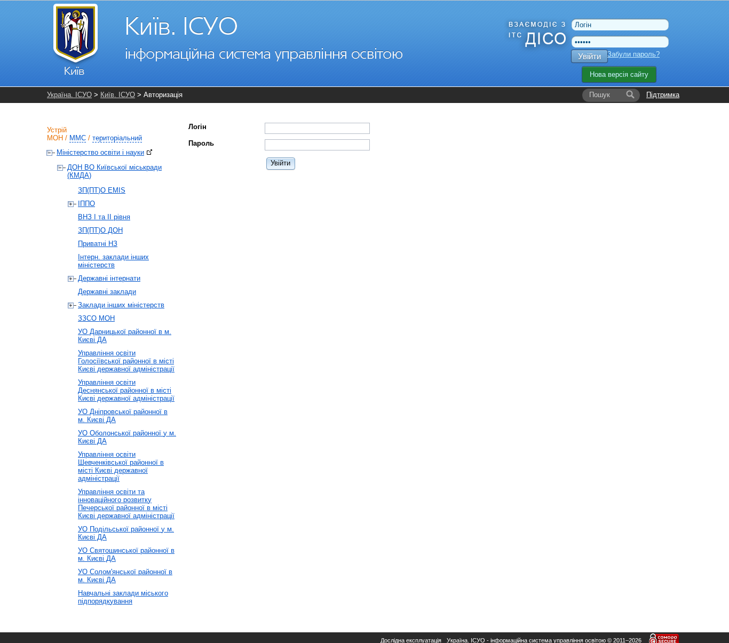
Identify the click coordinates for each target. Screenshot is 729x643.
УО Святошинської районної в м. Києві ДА (126, 554)
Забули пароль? (633, 54)
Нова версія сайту (619, 74)
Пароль (201, 143)
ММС (77, 138)
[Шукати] (630, 95)
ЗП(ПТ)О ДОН (100, 230)
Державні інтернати (109, 278)
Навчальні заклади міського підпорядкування (123, 597)
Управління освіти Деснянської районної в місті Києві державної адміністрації (126, 390)
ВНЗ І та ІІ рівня (104, 217)
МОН (55, 138)
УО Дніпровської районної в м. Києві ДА (123, 416)
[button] (281, 163)
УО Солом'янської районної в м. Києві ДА (125, 576)
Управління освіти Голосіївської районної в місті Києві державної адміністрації (126, 361)
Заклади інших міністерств (121, 305)
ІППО (86, 204)
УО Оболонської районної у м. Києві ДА (127, 437)
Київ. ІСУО (117, 95)
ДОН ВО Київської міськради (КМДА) (114, 171)
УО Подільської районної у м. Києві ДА (126, 533)
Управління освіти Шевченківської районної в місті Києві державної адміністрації (121, 466)
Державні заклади (107, 292)
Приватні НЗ (97, 244)
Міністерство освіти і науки (100, 152)
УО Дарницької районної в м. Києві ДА (124, 336)
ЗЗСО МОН (96, 318)
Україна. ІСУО (69, 95)
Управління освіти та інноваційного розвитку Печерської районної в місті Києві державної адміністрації (126, 504)
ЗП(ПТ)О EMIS (101, 190)
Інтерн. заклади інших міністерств (113, 261)
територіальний (117, 138)
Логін (197, 127)
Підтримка (662, 95)
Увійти (589, 56)
